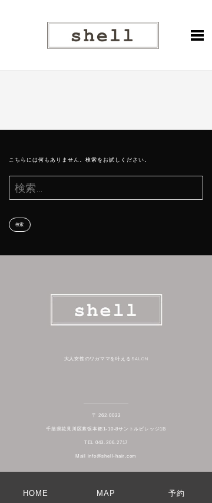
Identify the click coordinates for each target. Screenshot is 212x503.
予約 (176, 493)
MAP (106, 493)
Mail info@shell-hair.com (106, 456)
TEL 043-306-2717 (106, 442)
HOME (35, 493)
